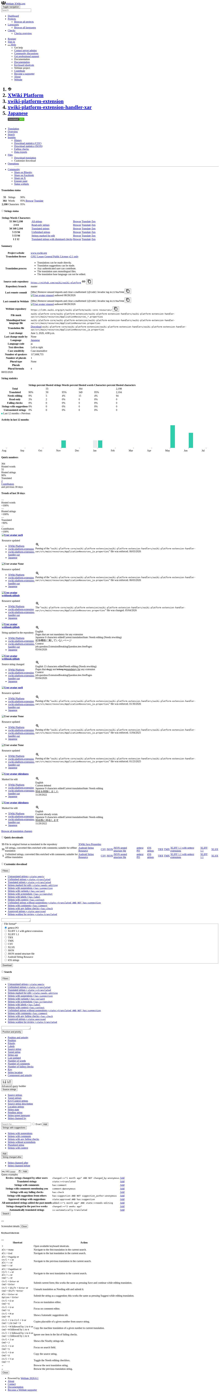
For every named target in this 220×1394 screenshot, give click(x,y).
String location (15, 1072)
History (18, 140)
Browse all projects (24, 21)
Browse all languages (25, 27)
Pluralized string (16, 1145)
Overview (13, 131)
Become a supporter (24, 73)
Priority (11, 1043)
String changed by (17, 1118)
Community (14, 169)
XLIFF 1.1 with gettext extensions (25, 931)
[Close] (2, 1221)
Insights (12, 137)
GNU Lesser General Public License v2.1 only (54, 256)
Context (39, 643)
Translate (38, 200)
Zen (93, 221)
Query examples (9, 1174)
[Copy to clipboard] (89, 281)
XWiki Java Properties (89, 844)
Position (12, 1040)
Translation (13, 128)
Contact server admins (25, 50)
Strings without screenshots (21, 1142)
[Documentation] (2, 211)
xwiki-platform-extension (36, 101)
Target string (14, 1052)
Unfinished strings (41, 232)
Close (24, 1226)
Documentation (22, 62)
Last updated (14, 1057)
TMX (167, 849)
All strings (37, 221)
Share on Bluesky (23, 172)
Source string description (20, 1103)
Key (10, 1069)
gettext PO (13, 927)
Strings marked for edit (43, 235)
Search (11, 134)
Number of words (17, 1060)
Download (36, 326)
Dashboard (13, 16)
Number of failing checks (20, 1066)
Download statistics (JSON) (28, 146)
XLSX (214, 849)
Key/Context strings (18, 1100)
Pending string (15, 1112)
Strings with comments (19, 1136)
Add (45, 1124)
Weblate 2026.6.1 (29, 1378)
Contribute (19, 70)
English (39, 631)
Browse (29, 200)
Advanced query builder (13, 1086)
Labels (11, 1046)
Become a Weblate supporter (22, 1390)
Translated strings (40, 228)
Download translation (25, 157)
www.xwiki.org (39, 253)
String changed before (19, 1165)
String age (13, 1055)
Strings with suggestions (20, 1133)
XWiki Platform (25, 95)
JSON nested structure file (120, 849)
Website (18, 79)
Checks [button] (11, 30)
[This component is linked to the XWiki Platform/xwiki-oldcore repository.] (84, 282)
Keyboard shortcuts (24, 65)
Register (12, 38)
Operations (13, 163)
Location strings (16, 1106)
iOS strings (150, 849)
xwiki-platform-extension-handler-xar (50, 107)
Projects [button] (12, 18)
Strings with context (18, 1147)
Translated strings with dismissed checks (52, 239)
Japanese (18, 113)
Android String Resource (86, 849)
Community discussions (26, 53)
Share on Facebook (24, 175)
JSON (110, 849)
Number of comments (19, 1063)
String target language (19, 1115)
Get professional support (26, 56)
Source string (14, 1049)
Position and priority (18, 1037)
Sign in (11, 41)
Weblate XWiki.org (15, 3)
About (17, 76)
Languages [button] (13, 24)
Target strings (14, 1098)
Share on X (20, 178)
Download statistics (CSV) (27, 143)
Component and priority (20, 1075)
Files (10, 154)
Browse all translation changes (16, 831)
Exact (38, 1124)
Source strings (15, 1095)
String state (13, 1109)
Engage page (20, 181)
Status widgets (21, 184)
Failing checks (21, 149)
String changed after (18, 1162)
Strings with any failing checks (23, 1139)
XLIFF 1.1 (13, 934)
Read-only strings (40, 225)
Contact (12, 1384)
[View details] (37, 545)
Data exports (20, 152)
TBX (160, 849)
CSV (103, 849)
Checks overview (23, 33)
